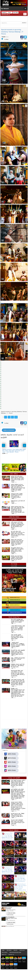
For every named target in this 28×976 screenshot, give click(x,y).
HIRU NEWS (9, 950)
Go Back (6, 39)
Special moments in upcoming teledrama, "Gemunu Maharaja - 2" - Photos (12, 32)
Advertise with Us (6, 14)
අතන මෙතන (14, 474)
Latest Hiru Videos (14, 517)
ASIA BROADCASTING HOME (15, 952)
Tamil (9, 12)
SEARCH (24, 22)
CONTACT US (11, 954)
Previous (3, 445)
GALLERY (15, 950)
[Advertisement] (14, 708)
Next (24, 445)
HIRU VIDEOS (4, 952)
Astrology (22, 950)
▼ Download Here (10, 913)
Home (3, 950)
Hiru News (15, 12)
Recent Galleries (14, 830)
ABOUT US (4, 954)
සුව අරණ (14, 519)
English (4, 12)
